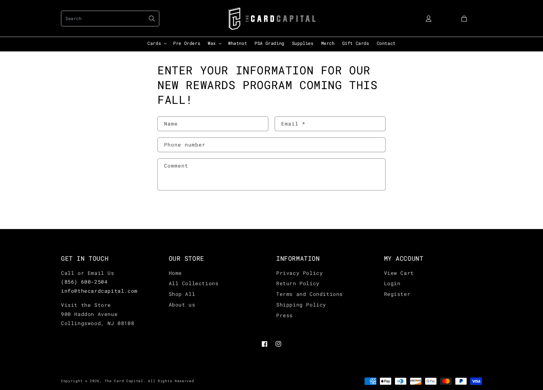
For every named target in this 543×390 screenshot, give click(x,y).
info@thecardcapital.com (99, 290)
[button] (110, 18)
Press (284, 315)
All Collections (194, 283)
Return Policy (298, 283)
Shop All (182, 294)
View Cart (399, 273)
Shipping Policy (301, 304)
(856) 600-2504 (84, 281)
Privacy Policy (299, 273)
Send (176, 210)
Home (175, 273)
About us (182, 304)
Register (397, 294)
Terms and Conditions (309, 294)
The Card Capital (124, 380)
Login (392, 283)
